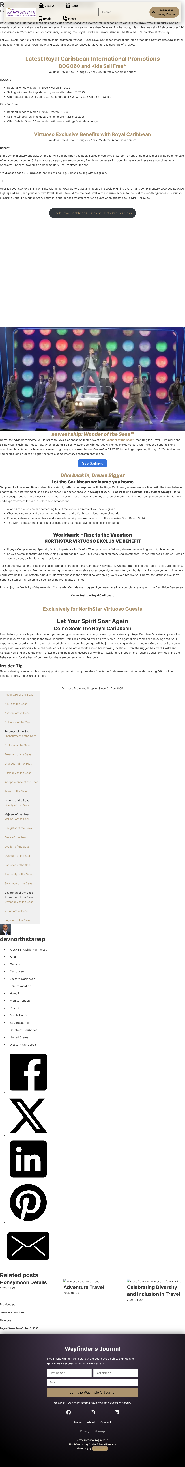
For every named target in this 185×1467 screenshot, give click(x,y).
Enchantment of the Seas (20, 736)
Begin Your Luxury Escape (166, 12)
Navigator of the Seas (18, 828)
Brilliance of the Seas (18, 722)
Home (78, 1422)
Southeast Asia (20, 1022)
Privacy (84, 1431)
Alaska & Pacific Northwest (28, 949)
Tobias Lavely (100, 1448)
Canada (15, 964)
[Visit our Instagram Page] (93, 1412)
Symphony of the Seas (19, 902)
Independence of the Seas (21, 782)
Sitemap (100, 1431)
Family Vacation (20, 986)
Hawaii (14, 993)
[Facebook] (28, 1092)
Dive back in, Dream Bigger (93, 475)
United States (19, 1037)
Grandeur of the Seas (18, 763)
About (91, 1422)
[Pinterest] (28, 1222)
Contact (105, 1422)
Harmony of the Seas (18, 773)
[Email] (28, 1266)
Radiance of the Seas (18, 865)
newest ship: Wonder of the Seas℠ (92, 434)
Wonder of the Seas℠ (120, 440)
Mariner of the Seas (17, 819)
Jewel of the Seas (16, 791)
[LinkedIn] (28, 1179)
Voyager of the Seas (17, 920)
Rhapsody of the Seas (18, 874)
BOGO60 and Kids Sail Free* (92, 66)
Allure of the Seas (16, 703)
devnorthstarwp (22, 939)
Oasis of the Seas (16, 837)
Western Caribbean (23, 1044)
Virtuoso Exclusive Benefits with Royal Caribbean (92, 134)
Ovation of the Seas (17, 846)
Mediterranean (20, 1000)
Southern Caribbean (23, 1030)
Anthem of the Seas (17, 713)
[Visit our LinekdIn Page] (117, 1412)
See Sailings (92, 463)
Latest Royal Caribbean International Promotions (92, 58)
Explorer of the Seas (18, 745)
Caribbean (17, 971)
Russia (14, 1008)
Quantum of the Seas (18, 855)
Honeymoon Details (23, 1282)
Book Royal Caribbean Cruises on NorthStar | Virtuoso (92, 213)
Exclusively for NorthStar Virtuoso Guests (92, 609)
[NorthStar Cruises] (21, 12)
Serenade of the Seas (18, 883)
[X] (28, 1135)
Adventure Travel (83, 1287)
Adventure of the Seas (19, 694)
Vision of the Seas (16, 911)
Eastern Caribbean (22, 979)
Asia (13, 956)
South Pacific (19, 1015)
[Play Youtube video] (92, 379)
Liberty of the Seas (17, 805)
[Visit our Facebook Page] (68, 1412)
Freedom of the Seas (18, 754)
